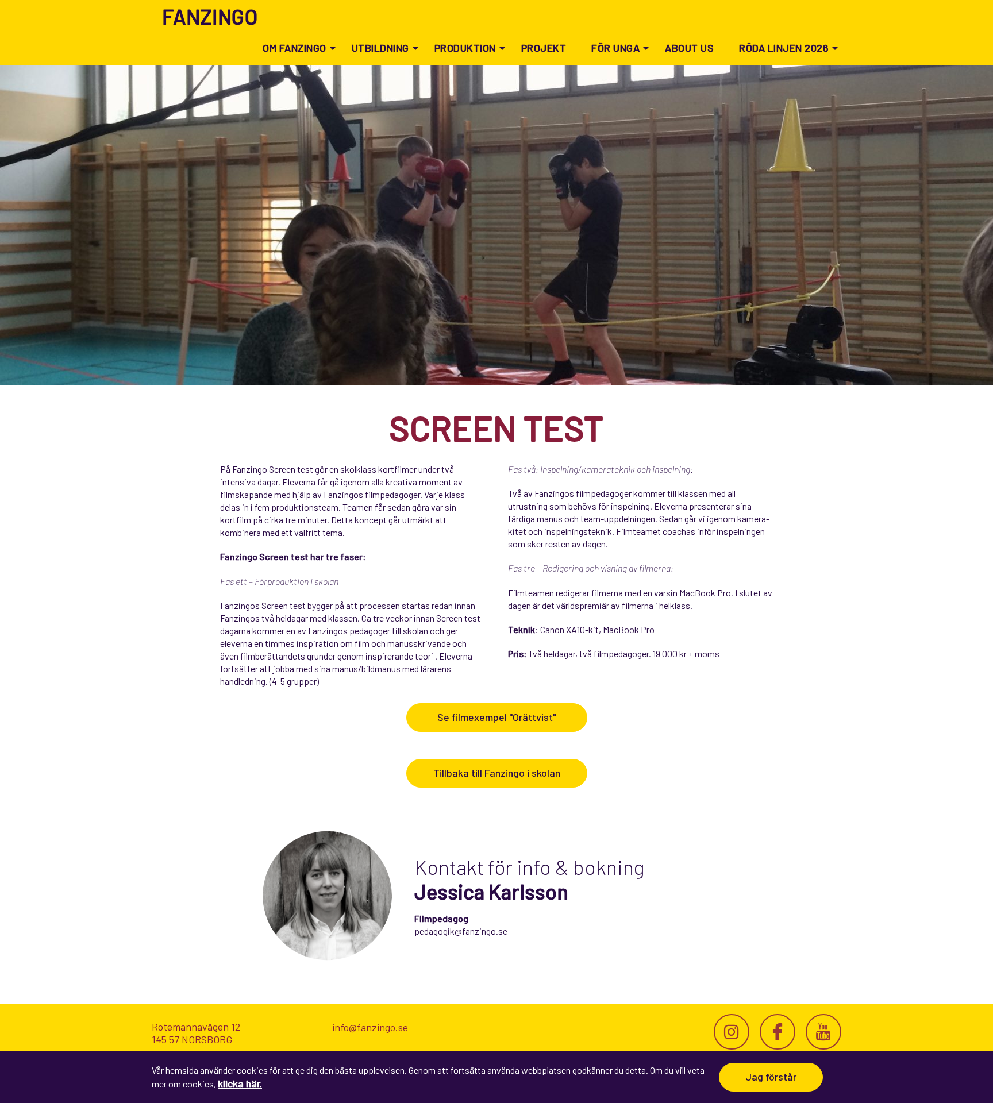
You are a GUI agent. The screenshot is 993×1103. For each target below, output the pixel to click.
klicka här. (240, 1083)
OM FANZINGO (294, 47)
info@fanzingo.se (370, 1027)
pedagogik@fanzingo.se (460, 930)
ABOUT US (689, 47)
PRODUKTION (465, 47)
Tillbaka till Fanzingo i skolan (496, 772)
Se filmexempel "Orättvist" (496, 717)
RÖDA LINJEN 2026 (784, 47)
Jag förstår (770, 1076)
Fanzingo (209, 16)
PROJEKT (544, 47)
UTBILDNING (380, 47)
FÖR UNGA (615, 47)
